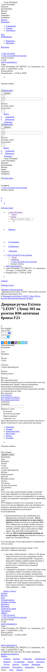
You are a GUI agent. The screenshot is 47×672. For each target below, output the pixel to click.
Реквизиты (10, 41)
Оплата (9, 436)
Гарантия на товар (8, 609)
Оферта (4, 613)
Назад (14, 214)
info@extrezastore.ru (9, 62)
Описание (10, 427)
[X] (12, 342)
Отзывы (9, 28)
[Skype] (22, 342)
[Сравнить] (5, 337)
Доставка (9, 438)
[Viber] (15, 342)
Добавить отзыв (7, 455)
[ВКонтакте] (2, 342)
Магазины (10, 43)
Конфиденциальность (10, 654)
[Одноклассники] (5, 342)
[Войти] (2, 195)
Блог (3, 598)
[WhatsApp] (19, 342)
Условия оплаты (7, 600)
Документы (10, 30)
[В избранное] (6, 333)
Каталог (4, 593)
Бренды (4, 595)
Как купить (10, 433)
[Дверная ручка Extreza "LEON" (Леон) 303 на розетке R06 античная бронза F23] (23, 298)
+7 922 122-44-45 (8, 53)
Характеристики (12, 431)
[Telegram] (26, 342)
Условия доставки (8, 602)
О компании (11, 26)
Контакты (5, 604)
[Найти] (3, 110)
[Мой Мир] (9, 342)
